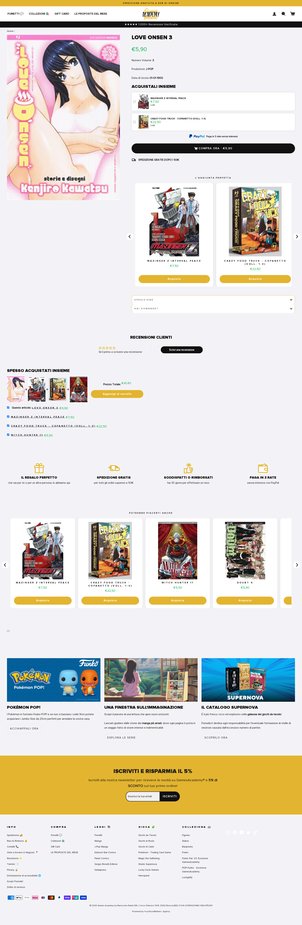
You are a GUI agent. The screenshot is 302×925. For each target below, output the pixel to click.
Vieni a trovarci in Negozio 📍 (22, 852)
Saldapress (100, 870)
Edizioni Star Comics (105, 852)
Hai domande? (146, 308)
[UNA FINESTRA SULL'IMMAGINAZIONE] (151, 680)
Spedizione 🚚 (15, 835)
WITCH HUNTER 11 (27, 435)
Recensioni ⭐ (14, 858)
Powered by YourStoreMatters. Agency (151, 911)
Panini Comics (102, 858)
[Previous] (129, 236)
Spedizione (143, 300)
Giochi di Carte (146, 846)
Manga (98, 841)
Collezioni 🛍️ (39, 13)
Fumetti (98, 835)
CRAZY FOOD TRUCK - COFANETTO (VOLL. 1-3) (255, 262)
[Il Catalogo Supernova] (248, 680)
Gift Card (62, 13)
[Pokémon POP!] (53, 680)
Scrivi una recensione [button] (181, 349)
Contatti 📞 (13, 846)
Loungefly (187, 877)
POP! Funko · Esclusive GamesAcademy (194, 869)
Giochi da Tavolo (147, 835)
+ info (152, 105)
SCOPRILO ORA (216, 737)
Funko (185, 852)
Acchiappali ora (24, 728)
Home (10, 31)
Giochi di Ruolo (146, 841)
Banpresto (187, 846)
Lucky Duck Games (148, 870)
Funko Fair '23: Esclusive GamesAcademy (195, 860)
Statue (185, 841)
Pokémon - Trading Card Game (154, 852)
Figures (186, 835)
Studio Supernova (147, 864)
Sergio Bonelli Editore (106, 864)
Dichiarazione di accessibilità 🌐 (24, 875)
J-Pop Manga (101, 846)
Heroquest (143, 875)
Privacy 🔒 (12, 870)
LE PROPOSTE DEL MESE (90, 13)
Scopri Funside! (15, 881)
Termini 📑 (13, 864)
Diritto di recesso (16, 887)
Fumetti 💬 (16, 13)
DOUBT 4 (245, 582)
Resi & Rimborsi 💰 (17, 841)
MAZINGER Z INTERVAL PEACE (174, 261)
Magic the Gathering (149, 858)
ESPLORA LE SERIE (121, 737)
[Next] (296, 236)
